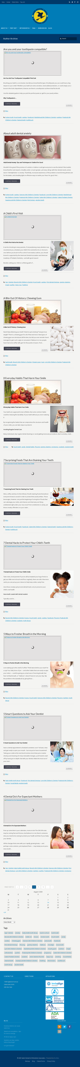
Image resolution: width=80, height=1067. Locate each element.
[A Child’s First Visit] (32, 227)
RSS (59, 1026)
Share (69, 105)
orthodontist (8, 953)
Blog (6, 111)
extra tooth (48, 941)
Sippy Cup (18, 285)
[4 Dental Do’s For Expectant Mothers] (32, 810)
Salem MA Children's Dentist (48, 197)
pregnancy (55, 447)
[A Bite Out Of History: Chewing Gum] (32, 312)
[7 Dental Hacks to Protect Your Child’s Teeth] (32, 556)
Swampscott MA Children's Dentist (16, 200)
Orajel (7, 285)
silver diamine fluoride (37, 957)
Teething (25, 285)
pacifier (12, 285)
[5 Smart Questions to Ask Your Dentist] (32, 727)
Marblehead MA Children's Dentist (45, 117)
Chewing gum (36, 362)
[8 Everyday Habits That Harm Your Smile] (32, 392)
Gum (42, 362)
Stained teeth (21, 120)
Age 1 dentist (9, 282)
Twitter (64, 1026)
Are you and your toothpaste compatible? (25, 49)
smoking (58, 957)
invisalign (51, 945)
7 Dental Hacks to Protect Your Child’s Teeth (26, 542)
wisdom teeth (40, 200)
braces (26, 618)
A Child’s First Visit (13, 213)
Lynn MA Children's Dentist (54, 195)
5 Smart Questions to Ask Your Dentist (23, 713)
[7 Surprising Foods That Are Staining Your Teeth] (32, 474)
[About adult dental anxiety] (32, 147)
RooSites (56, 1058)
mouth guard (52, 949)
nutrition (59, 117)
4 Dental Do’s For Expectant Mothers (22, 796)
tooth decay (27, 621)
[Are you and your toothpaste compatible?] (32, 63)
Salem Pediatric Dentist (65, 197)
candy (23, 447)
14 (48, 902)
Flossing (37, 447)
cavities (24, 117)
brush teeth (18, 117)
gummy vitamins (65, 282)
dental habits (30, 447)
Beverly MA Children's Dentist (23, 282)
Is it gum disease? (9, 1045)
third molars (31, 200)
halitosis (42, 945)
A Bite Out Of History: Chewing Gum (22, 298)
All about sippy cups (10, 1037)
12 (43, 887)
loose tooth (60, 945)
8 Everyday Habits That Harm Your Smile (24, 378)
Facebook (74, 2)
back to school (44, 933)
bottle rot (28, 937)
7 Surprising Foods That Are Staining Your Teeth (28, 460)
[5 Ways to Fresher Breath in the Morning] (32, 647)
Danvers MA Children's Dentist (29, 195)
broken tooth (9, 117)
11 (38, 887)
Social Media (14, 783)
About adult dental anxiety (17, 133)
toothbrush (29, 120)
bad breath (8, 362)
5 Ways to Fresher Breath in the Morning (24, 633)
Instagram (59, 1031)
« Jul (4, 912)
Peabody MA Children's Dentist (29, 197)
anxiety (17, 933)
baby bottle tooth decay (12, 780)
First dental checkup (53, 282)
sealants (61, 447)
